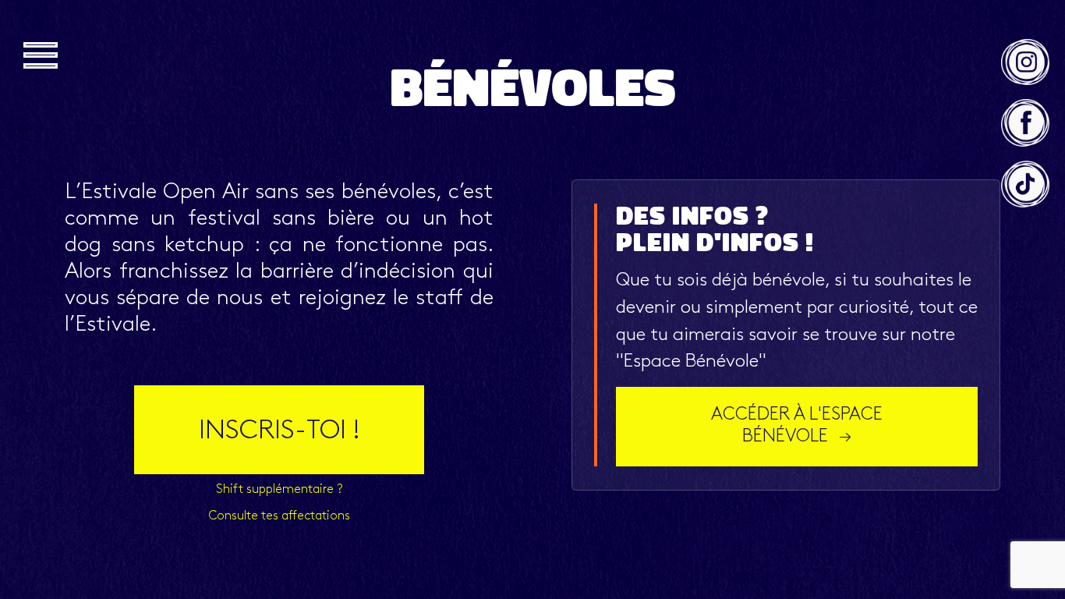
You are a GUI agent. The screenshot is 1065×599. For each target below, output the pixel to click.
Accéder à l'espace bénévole (797, 426)
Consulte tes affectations (279, 516)
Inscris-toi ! (279, 431)
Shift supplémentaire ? (279, 490)
